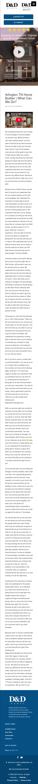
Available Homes (10, 729)
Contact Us (8, 739)
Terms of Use (26, 780)
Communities (9, 735)
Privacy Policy (12, 780)
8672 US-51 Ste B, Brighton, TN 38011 (20, 763)
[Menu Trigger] (33, 3)
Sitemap (23, 777)
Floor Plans (8, 732)
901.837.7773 (19, 17)
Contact (19, 22)
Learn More (19, 81)
